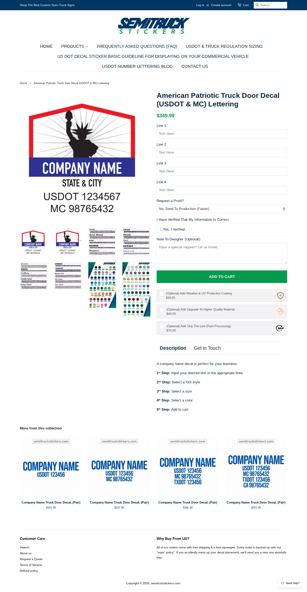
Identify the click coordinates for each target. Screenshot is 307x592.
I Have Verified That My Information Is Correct (193, 220)
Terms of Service (31, 565)
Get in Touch (207, 348)
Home (46, 46)
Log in (200, 5)
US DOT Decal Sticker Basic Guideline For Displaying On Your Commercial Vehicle (153, 56)
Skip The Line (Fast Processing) (198, 326)
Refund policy (29, 570)
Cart (246, 5)
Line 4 (161, 182)
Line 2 (161, 144)
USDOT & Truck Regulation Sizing (224, 46)
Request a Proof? (170, 201)
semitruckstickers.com (165, 583)
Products (73, 46)
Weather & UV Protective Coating (199, 293)
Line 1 (161, 126)
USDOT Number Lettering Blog (137, 66)
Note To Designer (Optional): (179, 239)
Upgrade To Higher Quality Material (200, 309)
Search (24, 547)
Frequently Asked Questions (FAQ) (137, 46)
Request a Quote (31, 559)
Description (173, 348)
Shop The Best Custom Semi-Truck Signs (47, 5)
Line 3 (161, 163)
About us (26, 553)
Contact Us (194, 66)
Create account (221, 5)
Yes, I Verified (174, 229)
